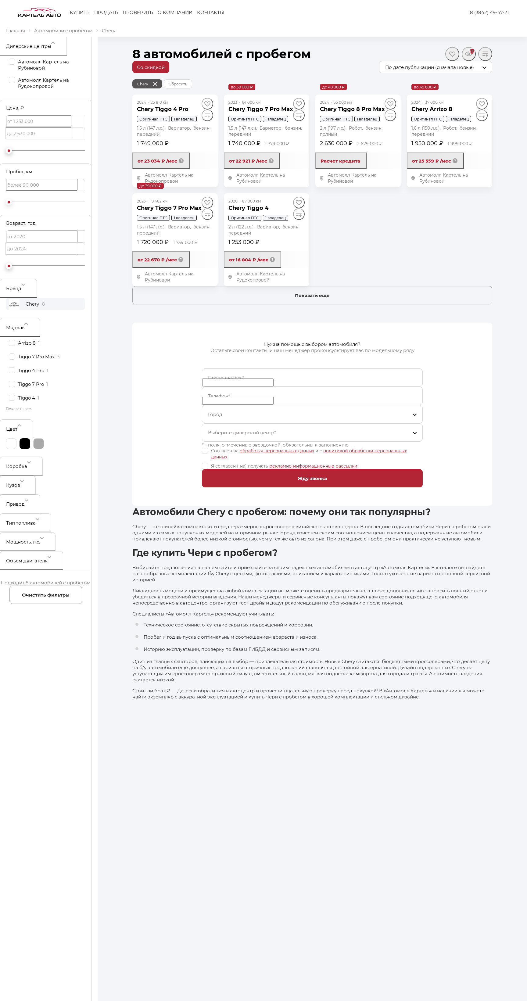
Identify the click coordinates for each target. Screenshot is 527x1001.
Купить (80, 12)
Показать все (18, 408)
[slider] (9, 151)
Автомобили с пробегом (63, 30)
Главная (15, 30)
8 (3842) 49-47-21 (489, 12)
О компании (175, 12)
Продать (106, 12)
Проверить (138, 12)
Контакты (210, 12)
